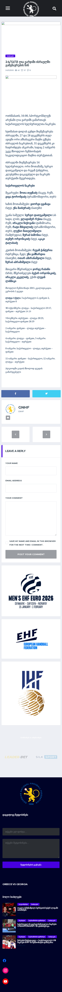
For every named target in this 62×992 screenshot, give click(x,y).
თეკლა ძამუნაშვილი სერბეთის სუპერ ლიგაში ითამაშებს (37, 909)
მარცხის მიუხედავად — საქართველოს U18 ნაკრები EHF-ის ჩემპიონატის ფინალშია (36, 941)
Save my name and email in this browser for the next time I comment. (32, 543)
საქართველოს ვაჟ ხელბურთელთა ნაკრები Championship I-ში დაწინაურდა (36, 925)
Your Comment (14, 498)
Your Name (11, 463)
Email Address (13, 480)
